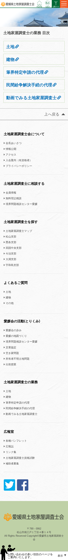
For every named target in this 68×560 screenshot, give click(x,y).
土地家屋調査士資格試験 (20, 457)
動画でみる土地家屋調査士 (31, 97)
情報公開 (11, 148)
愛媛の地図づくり (16, 335)
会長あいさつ (14, 143)
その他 (10, 303)
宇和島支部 (12, 265)
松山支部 (11, 236)
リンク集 (11, 452)
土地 (10, 46)
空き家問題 (12, 353)
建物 (10, 59)
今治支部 (11, 253)
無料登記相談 (14, 198)
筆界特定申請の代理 (25, 72)
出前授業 (11, 364)
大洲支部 (11, 259)
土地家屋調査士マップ (19, 230)
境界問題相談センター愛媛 (21, 203)
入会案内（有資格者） (19, 160)
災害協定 (11, 347)
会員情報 (11, 192)
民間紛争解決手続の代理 (29, 85)
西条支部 (11, 242)
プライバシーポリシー (19, 165)
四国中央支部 (14, 247)
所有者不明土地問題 (17, 358)
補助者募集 (12, 463)
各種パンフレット (16, 440)
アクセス (11, 154)
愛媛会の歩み (14, 330)
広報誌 (10, 446)
